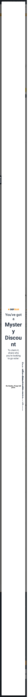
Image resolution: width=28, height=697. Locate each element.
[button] (0, 180)
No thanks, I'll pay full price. (13, 386)
